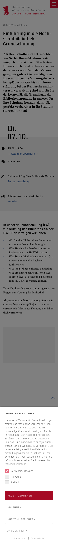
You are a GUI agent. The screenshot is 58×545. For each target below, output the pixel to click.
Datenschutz (37, 538)
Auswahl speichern (21, 519)
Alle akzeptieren (20, 495)
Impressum (20, 538)
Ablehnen (15, 507)
